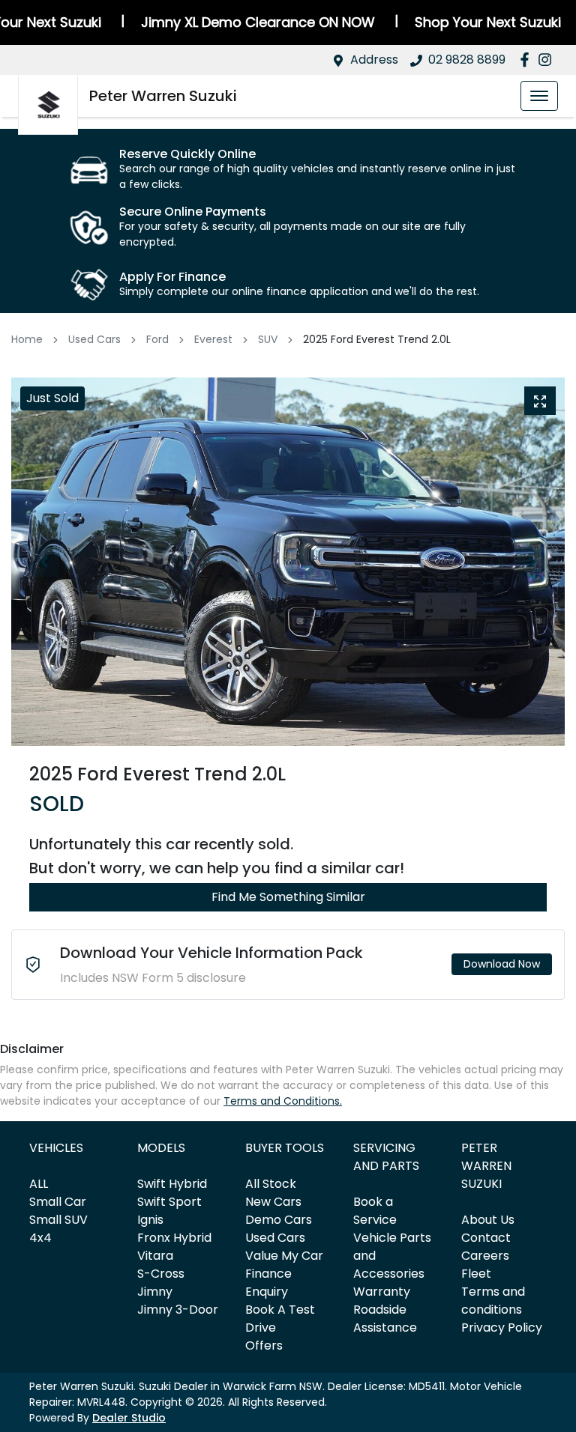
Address (374, 59)
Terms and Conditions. (283, 1100)
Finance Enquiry (268, 1282)
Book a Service (375, 1210)
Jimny (154, 1291)
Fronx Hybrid (174, 1237)
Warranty (381, 1291)
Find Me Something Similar (288, 896)
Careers (485, 1255)
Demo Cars (278, 1219)
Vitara (155, 1255)
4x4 (40, 1237)
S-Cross (160, 1273)
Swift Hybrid (172, 1183)
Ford (157, 339)
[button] (539, 96)
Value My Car (284, 1255)
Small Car (57, 1201)
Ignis (150, 1219)
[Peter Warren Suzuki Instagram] (548, 59)
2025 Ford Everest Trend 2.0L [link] (377, 339)
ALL (38, 1183)
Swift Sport (169, 1201)
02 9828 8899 (467, 59)
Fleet (476, 1273)
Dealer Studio (129, 1417)
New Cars (273, 1201)
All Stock (270, 1183)
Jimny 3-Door (177, 1309)
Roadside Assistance (385, 1318)
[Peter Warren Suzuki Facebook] (528, 59)
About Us (487, 1219)
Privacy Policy (501, 1327)
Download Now (502, 963)
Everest (213, 339)
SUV (268, 339)
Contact (486, 1237)
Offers (264, 1345)
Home (27, 339)
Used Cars (94, 339)
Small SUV (58, 1219)
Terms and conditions (493, 1300)
